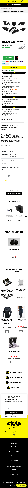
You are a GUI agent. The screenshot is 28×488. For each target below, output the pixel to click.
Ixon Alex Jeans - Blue (21, 320)
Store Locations (14, 460)
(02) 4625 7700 (8, 84)
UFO (11, 151)
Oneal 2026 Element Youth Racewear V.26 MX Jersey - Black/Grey (6, 321)
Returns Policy (14, 474)
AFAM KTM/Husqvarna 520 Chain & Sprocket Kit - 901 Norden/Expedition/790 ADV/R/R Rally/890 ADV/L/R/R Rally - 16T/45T (7, 294)
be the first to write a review (14, 193)
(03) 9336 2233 (8, 115)
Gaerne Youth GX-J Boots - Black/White (14, 350)
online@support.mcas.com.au (15, 432)
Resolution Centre (14, 451)
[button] (16, 58)
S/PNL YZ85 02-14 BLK (14, 249)
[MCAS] (14, 1)
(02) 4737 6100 (8, 95)
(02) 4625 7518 (8, 91)
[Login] (25, 1)
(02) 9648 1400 (8, 80)
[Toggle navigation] (8, 1)
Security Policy (14, 477)
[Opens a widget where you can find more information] (21, 485)
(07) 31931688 (7, 105)
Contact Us (14, 463)
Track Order (14, 449)
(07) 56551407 (7, 101)
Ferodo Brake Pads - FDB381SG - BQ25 (21, 290)
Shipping (14, 469)
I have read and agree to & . (13, 415)
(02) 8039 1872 (15, 429)
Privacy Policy (14, 416)
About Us (14, 458)
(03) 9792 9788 (8, 111)
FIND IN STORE (14, 67)
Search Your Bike (14, 5)
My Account (14, 446)
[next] (26, 216)
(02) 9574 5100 (8, 87)
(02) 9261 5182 (8, 76)
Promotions (14, 479)
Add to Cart (8, 58)
